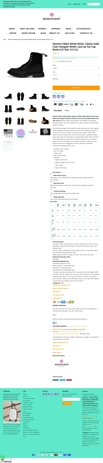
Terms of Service (27, 404)
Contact (25, 423)
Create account (76, 4)
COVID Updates (27, 413)
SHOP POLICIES (58, 329)
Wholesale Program (28, 417)
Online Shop (62, 331)
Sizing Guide (26, 415)
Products (25, 426)
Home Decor (29, 33)
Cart (85, 4)
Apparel (56, 28)
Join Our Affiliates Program (30, 430)
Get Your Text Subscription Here (31, 434)
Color (54, 65)
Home (4, 39)
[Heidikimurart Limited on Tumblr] (53, 394)
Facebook (56, 334)
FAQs (67, 110)
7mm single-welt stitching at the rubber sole (64, 193)
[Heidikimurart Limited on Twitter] (43, 394)
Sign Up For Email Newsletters (31, 432)
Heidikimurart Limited (56, 452)
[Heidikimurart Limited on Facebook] (46, 394)
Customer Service (27, 409)
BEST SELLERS (27, 28)
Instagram (63, 334)
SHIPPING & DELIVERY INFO (61, 285)
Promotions (26, 428)
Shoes (13, 33)
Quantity (55, 79)
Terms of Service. (89, 426)
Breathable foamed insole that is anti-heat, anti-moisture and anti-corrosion (72, 186)
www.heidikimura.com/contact (77, 326)
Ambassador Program (29, 419)
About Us (54, 33)
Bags (69, 28)
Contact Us (86, 33)
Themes (42, 28)
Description (58, 110)
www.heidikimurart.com (74, 331)
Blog (43, 33)
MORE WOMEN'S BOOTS (60, 288)
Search (25, 394)
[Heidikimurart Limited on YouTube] (56, 394)
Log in (69, 4)
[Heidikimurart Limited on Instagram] (51, 394)
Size (54, 72)
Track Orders (26, 421)
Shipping (55, 61)
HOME (12, 28)
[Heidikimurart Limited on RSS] (58, 394)
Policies (70, 33)
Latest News (6, 391)
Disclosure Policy (27, 407)
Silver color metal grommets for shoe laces (64, 199)
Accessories (84, 28)
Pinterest (70, 334)
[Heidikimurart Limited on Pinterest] (48, 394)
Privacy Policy (26, 400)
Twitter (76, 334)
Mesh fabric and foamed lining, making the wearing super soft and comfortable (71, 179)
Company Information (29, 398)
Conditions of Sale (28, 402)
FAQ (24, 411)
